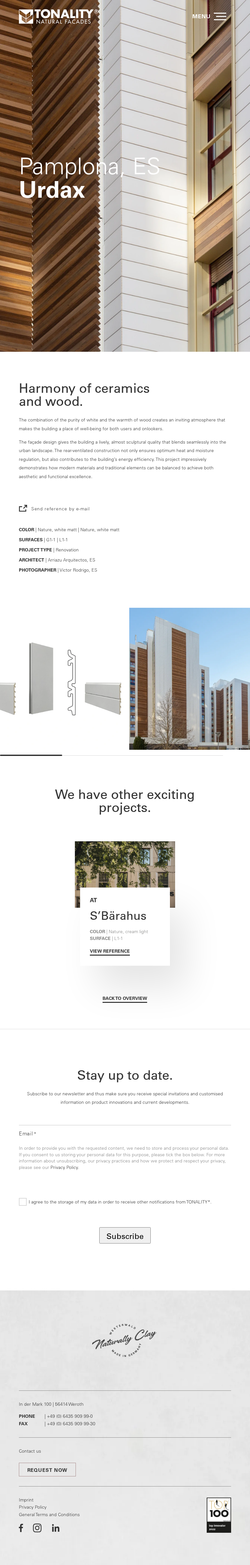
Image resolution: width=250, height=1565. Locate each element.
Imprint (26, 1500)
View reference (110, 951)
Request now (47, 1470)
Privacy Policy (33, 1507)
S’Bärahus (118, 915)
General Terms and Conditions (49, 1514)
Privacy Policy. (64, 1167)
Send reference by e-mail (60, 509)
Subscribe (125, 1236)
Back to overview (125, 998)
